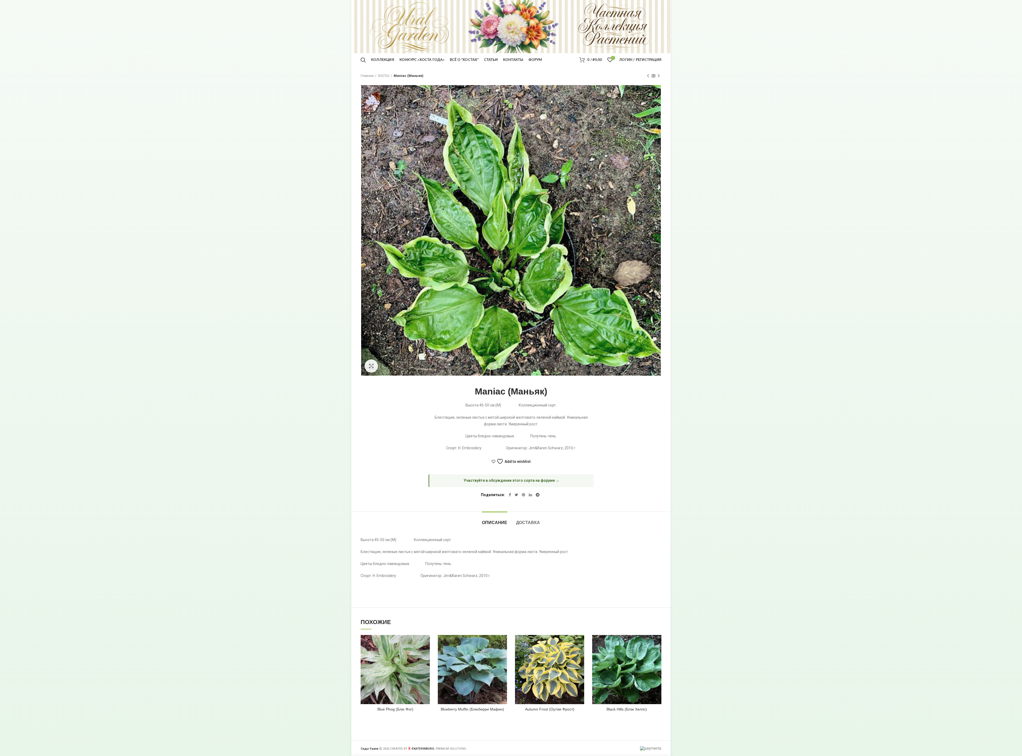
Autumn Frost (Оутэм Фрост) (549, 709)
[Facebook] (510, 494)
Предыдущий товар (648, 75)
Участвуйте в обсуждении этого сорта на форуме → (511, 480)
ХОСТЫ (383, 76)
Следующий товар (658, 75)
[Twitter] (516, 494)
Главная (367, 76)
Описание (494, 522)
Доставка (528, 522)
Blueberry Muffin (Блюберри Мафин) (472, 709)
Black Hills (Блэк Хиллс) (627, 709)
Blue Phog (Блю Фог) (395, 709)
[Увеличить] (371, 366)
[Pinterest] (523, 494)
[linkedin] (530, 494)
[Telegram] (537, 494)
